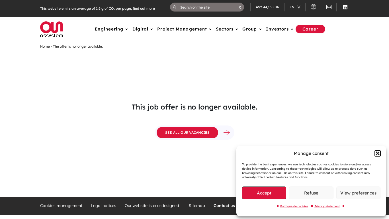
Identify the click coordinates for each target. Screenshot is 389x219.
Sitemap (197, 205)
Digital (140, 29)
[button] (377, 153)
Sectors (225, 29)
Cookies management (61, 205)
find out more (144, 8)
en (292, 7)
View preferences (358, 193)
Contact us (224, 205)
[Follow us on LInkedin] (345, 7)
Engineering (109, 29)
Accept (264, 193)
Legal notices (103, 205)
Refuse (311, 193)
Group (249, 29)
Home (45, 46)
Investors (277, 29)
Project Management (182, 29)
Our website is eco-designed (152, 205)
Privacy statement (327, 206)
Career (310, 29)
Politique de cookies (294, 206)
